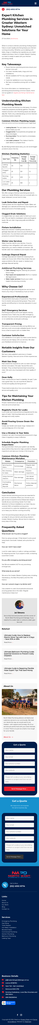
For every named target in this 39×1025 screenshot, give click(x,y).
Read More (8, 642)
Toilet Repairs (6, 925)
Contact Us (5, 909)
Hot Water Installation (9, 927)
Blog (3, 907)
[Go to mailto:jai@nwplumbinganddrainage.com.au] (19, 980)
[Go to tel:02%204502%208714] (19, 9)
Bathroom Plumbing (9, 936)
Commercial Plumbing (9, 932)
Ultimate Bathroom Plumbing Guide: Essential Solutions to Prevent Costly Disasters (19, 654)
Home (4, 900)
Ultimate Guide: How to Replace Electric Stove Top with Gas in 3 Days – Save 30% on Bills (19, 637)
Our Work (5, 905)
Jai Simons (14, 38)
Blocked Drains (7, 930)
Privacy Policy (25, 1019)
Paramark (28, 1022)
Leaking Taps (6, 938)
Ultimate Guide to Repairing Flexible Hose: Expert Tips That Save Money (19, 669)
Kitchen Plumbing (8, 934)
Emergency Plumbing (9, 921)
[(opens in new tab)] (8, 1003)
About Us (5, 902)
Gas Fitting (5, 923)
